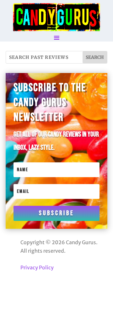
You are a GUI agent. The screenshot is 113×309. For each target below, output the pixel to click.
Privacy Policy (37, 267)
